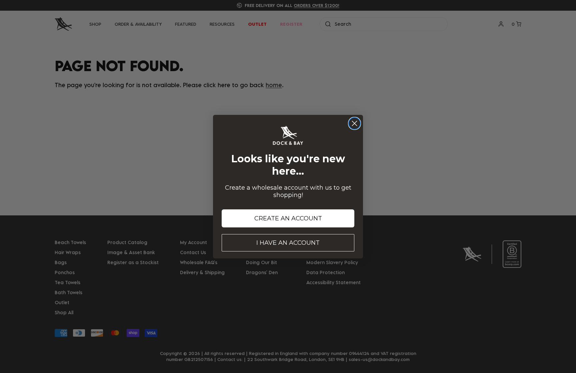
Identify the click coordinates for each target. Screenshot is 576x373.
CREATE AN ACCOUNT (288, 218)
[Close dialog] (354, 123)
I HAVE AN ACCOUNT (288, 242)
